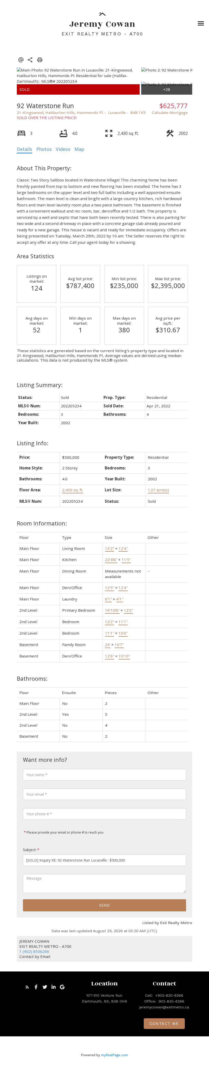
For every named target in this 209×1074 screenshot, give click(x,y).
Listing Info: (32, 443)
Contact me (164, 1023)
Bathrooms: (32, 678)
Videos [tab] (63, 149)
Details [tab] (24, 149)
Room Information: (42, 523)
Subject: (29, 849)
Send (104, 905)
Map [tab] (79, 149)
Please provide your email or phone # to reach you (64, 832)
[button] (27, 987)
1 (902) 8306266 (34, 951)
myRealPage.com (114, 1055)
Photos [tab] (44, 149)
